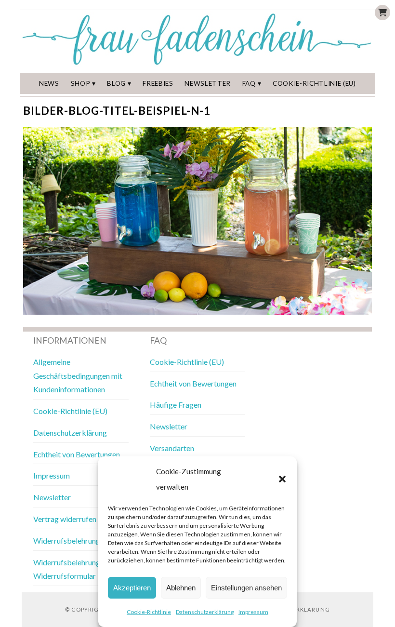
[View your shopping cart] (382, 12)
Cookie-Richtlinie (149, 611)
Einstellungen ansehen (246, 588)
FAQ (249, 83)
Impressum (253, 611)
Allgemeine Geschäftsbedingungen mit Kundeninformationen (77, 375)
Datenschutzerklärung (205, 611)
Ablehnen (181, 588)
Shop (81, 83)
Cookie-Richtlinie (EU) (314, 83)
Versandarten (172, 448)
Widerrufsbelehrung (66, 540)
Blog (116, 83)
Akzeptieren (132, 588)
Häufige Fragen (175, 404)
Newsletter (207, 83)
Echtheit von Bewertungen (76, 454)
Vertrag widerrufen (64, 518)
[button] (282, 479)
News (49, 83)
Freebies (158, 83)
